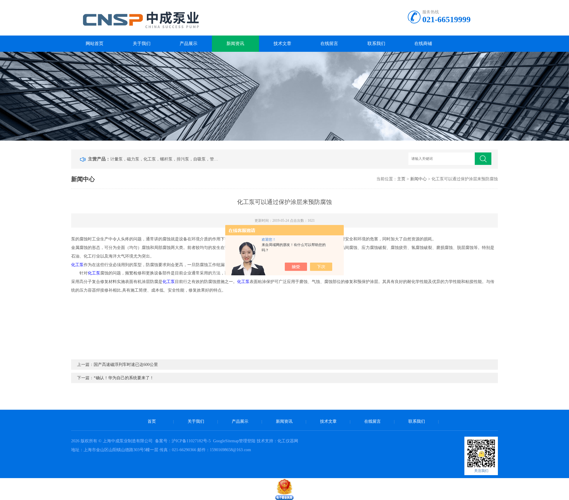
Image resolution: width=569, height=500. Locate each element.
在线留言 (329, 43)
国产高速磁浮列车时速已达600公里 (126, 364)
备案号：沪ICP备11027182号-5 (183, 441)
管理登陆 (247, 441)
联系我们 (376, 43)
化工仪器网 (287, 441)
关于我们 (142, 43)
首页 (152, 421)
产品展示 (188, 43)
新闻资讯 (235, 43)
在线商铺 (423, 43)
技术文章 (282, 43)
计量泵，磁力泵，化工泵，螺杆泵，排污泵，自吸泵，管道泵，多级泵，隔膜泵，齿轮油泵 (165, 159)
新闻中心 (418, 179)
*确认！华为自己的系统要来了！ (124, 378)
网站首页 (94, 43)
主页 (401, 179)
